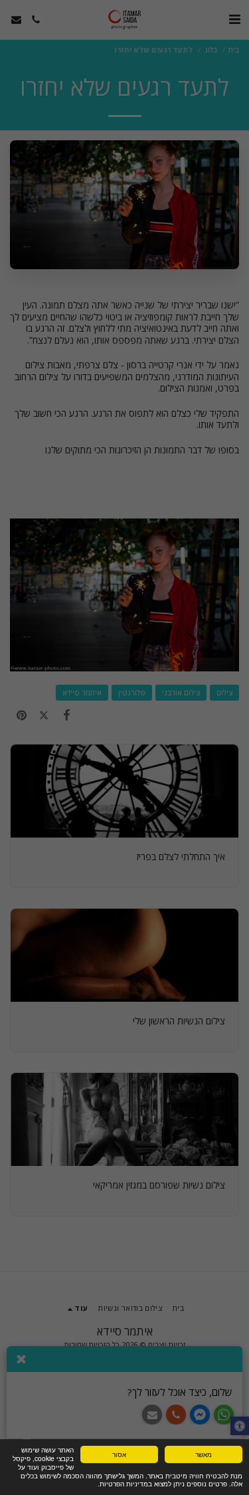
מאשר (203, 1454)
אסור (119, 1454)
